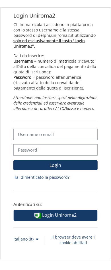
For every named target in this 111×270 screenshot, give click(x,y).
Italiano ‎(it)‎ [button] (24, 239)
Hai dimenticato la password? (41, 177)
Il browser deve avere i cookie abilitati (73, 240)
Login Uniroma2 (59, 215)
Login (55, 165)
